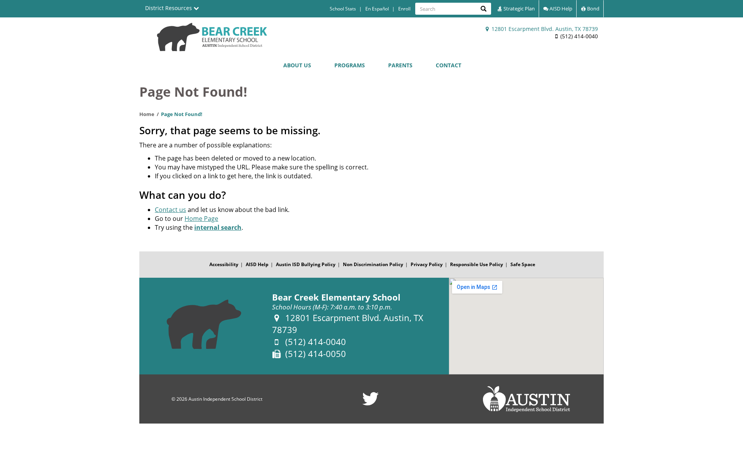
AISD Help (560, 8)
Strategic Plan (518, 8)
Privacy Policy (427, 264)
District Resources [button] (169, 8)
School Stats (343, 8)
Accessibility (223, 264)
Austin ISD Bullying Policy (306, 264)
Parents (400, 65)
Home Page (201, 218)
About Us (297, 65)
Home (146, 114)
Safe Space (522, 264)
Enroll (404, 8)
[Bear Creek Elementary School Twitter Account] (370, 403)
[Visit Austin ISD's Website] (526, 399)
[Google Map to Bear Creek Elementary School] (526, 326)
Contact (448, 65)
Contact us (170, 209)
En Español (377, 8)
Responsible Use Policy (476, 264)
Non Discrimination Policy (373, 264)
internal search (217, 227)
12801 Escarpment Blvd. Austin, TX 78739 (544, 28)
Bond (592, 8)
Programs (349, 65)
